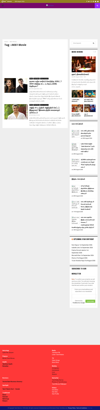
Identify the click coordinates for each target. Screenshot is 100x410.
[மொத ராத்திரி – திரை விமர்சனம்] (77, 108)
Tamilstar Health (7, 364)
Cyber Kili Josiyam (8, 352)
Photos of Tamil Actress (59, 382)
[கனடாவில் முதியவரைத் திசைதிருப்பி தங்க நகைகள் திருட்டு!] (75, 137)
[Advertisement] (50, 23)
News (31, 78)
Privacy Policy (71, 408)
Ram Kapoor (75, 245)
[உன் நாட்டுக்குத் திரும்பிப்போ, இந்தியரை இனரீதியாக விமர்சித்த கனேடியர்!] (75, 192)
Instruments (55, 370)
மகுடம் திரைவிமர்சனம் (88, 115)
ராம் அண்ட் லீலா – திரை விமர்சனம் (89, 100)
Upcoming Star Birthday (84, 239)
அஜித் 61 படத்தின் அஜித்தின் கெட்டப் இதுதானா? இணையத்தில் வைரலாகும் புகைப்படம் (44, 110)
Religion (5, 401)
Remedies (5, 366)
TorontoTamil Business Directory (12, 381)
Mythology (5, 399)
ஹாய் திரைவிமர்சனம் (80, 74)
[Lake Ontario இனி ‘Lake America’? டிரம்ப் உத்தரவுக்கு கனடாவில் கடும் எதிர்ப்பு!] (75, 150)
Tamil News (36, 78)
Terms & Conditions (81, 408)
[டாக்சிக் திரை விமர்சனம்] (77, 94)
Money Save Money (8, 358)
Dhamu (74, 258)
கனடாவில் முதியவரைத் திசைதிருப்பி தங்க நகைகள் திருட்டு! (87, 133)
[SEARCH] (93, 43)
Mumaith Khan (76, 255)
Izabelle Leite (76, 247)
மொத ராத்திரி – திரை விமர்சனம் (76, 115)
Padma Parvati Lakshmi (79, 250)
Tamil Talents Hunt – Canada (11, 389)
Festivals (5, 397)
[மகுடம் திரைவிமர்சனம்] (90, 108)
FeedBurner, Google (79, 303)
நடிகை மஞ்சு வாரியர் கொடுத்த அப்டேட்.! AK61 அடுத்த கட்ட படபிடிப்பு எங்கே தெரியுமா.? (45, 84)
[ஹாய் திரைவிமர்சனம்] (84, 64)
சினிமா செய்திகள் (44, 78)
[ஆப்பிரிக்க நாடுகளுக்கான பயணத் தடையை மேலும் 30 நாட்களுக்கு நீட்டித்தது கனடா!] (75, 166)
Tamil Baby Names (57, 380)
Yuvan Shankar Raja (78, 260)
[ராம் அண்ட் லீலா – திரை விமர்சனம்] (90, 94)
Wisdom (54, 374)
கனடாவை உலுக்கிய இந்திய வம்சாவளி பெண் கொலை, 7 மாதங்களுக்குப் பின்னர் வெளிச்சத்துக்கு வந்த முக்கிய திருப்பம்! (83, 222)
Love (53, 372)
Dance (4, 395)
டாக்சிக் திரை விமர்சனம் (75, 100)
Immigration (55, 368)
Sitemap (90, 408)
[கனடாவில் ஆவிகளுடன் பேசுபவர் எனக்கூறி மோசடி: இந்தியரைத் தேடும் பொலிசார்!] (75, 208)
